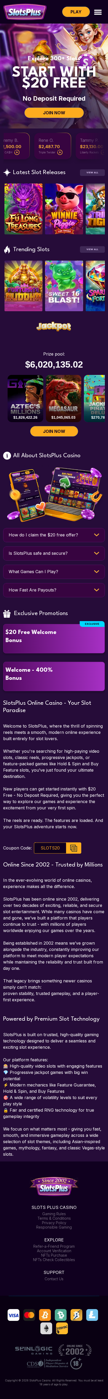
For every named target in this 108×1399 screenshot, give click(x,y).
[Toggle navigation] (98, 11)
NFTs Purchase (54, 1255)
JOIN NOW (54, 112)
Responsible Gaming (54, 1227)
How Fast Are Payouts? (32, 590)
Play (76, 11)
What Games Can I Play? (33, 571)
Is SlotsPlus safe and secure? (38, 553)
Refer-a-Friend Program (54, 1246)
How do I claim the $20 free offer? (43, 534)
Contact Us (54, 1279)
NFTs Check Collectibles (54, 1259)
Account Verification (54, 1251)
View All (92, 172)
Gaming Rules (54, 1214)
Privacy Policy (54, 1222)
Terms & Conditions (54, 1218)
